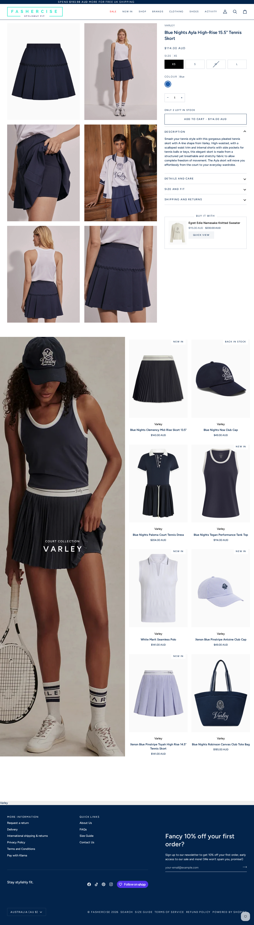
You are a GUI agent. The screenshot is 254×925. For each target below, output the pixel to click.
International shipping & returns (27, 836)
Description (175, 131)
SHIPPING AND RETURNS (183, 199)
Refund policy (198, 912)
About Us (86, 823)
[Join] (243, 867)
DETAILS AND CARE (179, 178)
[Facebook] (89, 884)
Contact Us (87, 842)
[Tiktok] (96, 884)
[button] (113, 12)
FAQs (83, 829)
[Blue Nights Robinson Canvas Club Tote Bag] (220, 693)
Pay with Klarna (17, 855)
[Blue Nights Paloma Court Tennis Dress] (158, 483)
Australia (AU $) (24, 912)
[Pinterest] (103, 884)
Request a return (18, 823)
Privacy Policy (16, 842)
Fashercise (100, 912)
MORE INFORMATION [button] (23, 816)
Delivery (12, 829)
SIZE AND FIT (175, 189)
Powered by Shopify (230, 912)
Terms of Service (169, 912)
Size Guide (86, 836)
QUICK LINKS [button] (89, 816)
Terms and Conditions (21, 849)
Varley (170, 25)
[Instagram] (111, 884)
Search (126, 912)
